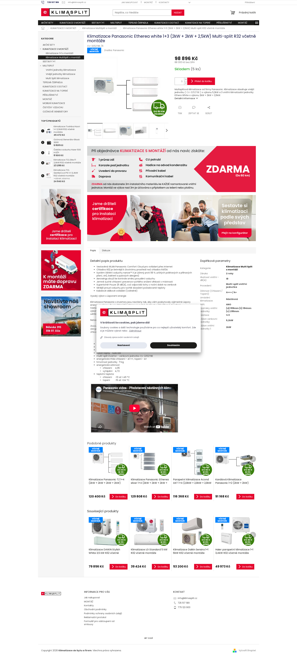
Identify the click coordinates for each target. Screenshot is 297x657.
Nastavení (123, 345)
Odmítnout (135, 331)
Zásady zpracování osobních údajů (121, 337)
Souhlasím (173, 345)
